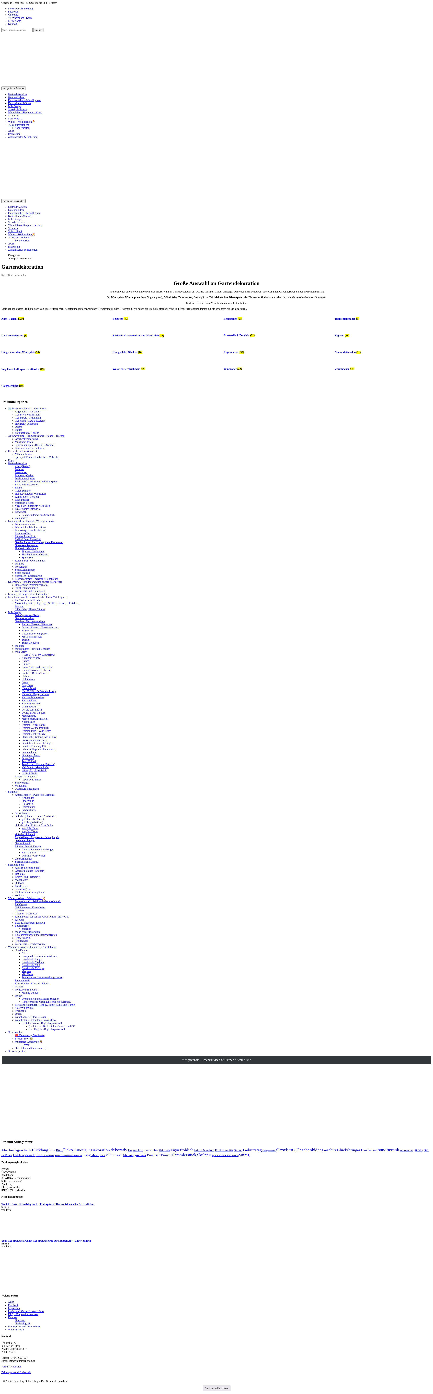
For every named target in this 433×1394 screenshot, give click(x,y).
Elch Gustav (28, 679)
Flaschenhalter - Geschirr (35, 554)
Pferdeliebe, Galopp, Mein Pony (39, 737)
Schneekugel (22, 782)
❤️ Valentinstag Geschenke (29, 1035)
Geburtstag (252, 1150)
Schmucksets (29, 810)
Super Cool (28, 758)
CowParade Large (31, 959)
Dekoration (100, 1150)
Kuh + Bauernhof (31, 703)
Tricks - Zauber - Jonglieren (29, 892)
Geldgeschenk (269, 1150)
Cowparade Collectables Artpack (40, 956)
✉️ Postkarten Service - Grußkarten (27, 408)
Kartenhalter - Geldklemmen (30, 560)
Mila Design (14, 106)
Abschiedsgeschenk (16, 1150)
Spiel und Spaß (16, 864)
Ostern (18, 426)
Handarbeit (369, 1150)
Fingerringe (28, 800)
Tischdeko (20, 1010)
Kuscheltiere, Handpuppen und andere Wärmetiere (35, 581)
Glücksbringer (348, 1150)
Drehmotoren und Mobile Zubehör (40, 998)
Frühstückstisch (204, 1150)
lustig (87, 1155)
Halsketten (27, 803)
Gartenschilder (22, 490)
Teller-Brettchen (30, 642)
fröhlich (186, 1150)
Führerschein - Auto (25, 536)
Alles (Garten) (22, 466)
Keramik (30, 1155)
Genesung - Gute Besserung (30, 420)
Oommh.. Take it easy (33, 733)
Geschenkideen (16, 97)
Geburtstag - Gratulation (28, 417)
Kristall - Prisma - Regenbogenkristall (42, 1023)
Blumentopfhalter (24, 475)
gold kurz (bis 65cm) (33, 819)
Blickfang (40, 1150)
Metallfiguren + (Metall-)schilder (32, 648)
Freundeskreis (22, 980)
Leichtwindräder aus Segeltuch (38, 514)
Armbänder (28, 797)
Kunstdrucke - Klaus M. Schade (32, 983)
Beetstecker (21, 472)
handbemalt (389, 1149)
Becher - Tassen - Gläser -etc (37, 624)
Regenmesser (22, 499)
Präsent (166, 1155)
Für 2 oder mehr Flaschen (28, 600)
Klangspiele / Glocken (27, 496)
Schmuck (13, 115)
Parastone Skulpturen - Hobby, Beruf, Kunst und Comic (45, 1004)
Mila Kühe (27, 974)
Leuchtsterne (22, 925)
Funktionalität (224, 1150)
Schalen (26, 639)
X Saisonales (15, 1032)
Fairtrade (164, 1150)
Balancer (19, 469)
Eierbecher (27, 630)
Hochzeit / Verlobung (26, 423)
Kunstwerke (49, 1155)
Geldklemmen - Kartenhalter (30, 907)
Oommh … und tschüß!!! (35, 727)
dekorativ (119, 1149)
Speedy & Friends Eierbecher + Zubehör (36, 457)
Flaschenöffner (23, 533)
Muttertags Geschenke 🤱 (29, 1041)
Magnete (19, 563)
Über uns (13, 14)
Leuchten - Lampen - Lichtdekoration (28, 594)
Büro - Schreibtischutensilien (30, 527)
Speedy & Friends (17, 109)
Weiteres (19, 895)
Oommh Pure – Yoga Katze (36, 730)
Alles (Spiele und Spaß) (27, 867)
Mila (102, 1155)
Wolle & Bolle (29, 773)
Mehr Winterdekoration (27, 931)
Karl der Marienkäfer (33, 697)
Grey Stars (27, 685)
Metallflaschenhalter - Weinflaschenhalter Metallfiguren (37, 597)
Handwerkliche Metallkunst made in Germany (46, 1001)
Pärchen (19, 606)
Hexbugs (20, 873)
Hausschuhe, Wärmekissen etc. (31, 584)
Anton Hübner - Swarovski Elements (34, 794)
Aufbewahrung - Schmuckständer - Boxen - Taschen (36, 435)
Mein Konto (14, 20)
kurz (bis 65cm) (30, 828)
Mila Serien (21, 651)
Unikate (235, 1155)
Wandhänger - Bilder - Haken (31, 1017)
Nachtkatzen (28, 721)
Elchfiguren (21, 904)
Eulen (25, 682)
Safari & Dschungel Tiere (35, 746)
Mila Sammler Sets (32, 636)
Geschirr (19, 910)
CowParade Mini (31, 965)
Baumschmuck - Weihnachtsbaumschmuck (38, 901)
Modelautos (21, 566)
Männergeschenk (134, 1155)
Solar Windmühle (24, 1007)
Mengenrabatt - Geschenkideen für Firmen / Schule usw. (216, 1059)
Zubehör (26, 928)
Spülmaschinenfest (222, 1155)
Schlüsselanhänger (25, 569)
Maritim (19, 986)
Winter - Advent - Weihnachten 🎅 (26, 898)
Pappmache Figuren (25, 776)
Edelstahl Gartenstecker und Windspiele (36, 481)
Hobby (419, 1150)
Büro (59, 1150)
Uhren (18, 1013)
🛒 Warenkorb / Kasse (20, 17)
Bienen (25, 660)
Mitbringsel (113, 1155)
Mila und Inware (24, 454)
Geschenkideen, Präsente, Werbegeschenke (31, 521)
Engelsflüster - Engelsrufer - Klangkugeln (37, 837)
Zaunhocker (21, 518)
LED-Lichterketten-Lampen (30, 922)
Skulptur (204, 1155)
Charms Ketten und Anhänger (38, 849)
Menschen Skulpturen (26, 989)
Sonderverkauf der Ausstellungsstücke (42, 977)
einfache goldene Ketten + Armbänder (35, 816)
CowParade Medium (33, 962)
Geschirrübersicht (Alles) (35, 633)
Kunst (40, 1155)
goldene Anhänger (25, 840)
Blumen (26, 664)
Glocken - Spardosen (26, 913)
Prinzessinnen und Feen (34, 740)
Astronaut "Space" (32, 657)
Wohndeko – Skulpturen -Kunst (25, 112)
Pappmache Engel (31, 779)
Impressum (14, 133)
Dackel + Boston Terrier (35, 673)
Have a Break (29, 688)
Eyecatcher (150, 1150)
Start (3, 275)
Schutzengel (21, 940)
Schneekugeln (22, 572)
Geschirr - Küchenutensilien (30, 621)
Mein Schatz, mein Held (35, 718)
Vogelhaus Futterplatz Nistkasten (32, 505)
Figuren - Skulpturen (33, 551)
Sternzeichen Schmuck (27, 861)
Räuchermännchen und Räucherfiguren (36, 934)
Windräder (20, 511)
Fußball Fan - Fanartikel (28, 539)
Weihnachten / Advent (27, 432)
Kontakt (12, 23)
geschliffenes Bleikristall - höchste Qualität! (51, 1026)
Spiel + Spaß (15, 118)
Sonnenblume (29, 752)
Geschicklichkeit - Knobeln (29, 870)
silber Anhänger (23, 858)
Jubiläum (18, 1155)
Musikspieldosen (24, 442)
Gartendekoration (17, 94)
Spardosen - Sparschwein (28, 575)
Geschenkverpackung (26, 438)
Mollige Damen (30, 992)
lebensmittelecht (75, 1156)
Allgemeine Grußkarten (27, 411)
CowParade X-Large (33, 968)
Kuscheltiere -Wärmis (19, 103)
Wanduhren (21, 785)
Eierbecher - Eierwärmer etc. (23, 451)
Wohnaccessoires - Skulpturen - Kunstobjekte (32, 947)
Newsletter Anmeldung (20, 8)
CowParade (21, 950)
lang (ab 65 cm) (30, 831)
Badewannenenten (25, 524)
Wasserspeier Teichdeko (28, 508)
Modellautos (21, 879)
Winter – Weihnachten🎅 (21, 121)
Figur (175, 1150)
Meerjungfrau (29, 715)
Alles (24, 953)
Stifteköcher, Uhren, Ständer (30, 609)
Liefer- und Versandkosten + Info (26, 1311)
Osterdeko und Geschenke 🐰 (31, 1048)
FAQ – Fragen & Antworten (23, 1314)
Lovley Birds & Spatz (33, 712)
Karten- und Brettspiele (27, 876)
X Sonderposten (16, 1051)
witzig (244, 1155)
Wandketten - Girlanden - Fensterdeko (35, 1020)
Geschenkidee (309, 1149)
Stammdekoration (24, 502)
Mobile (18, 995)
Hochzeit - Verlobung (26, 548)
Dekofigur (82, 1150)
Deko (68, 1149)
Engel (11, 460)
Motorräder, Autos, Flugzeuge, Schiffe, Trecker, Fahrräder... (47, 603)
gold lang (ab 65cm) (32, 822)
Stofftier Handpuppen (26, 587)
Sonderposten (22, 127)
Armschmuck (22, 813)
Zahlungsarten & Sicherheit (22, 137)
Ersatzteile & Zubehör (26, 484)
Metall (95, 1155)
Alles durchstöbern (18, 124)
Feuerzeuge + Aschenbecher (30, 530)
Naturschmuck (22, 843)
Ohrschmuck (28, 806)
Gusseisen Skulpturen (26, 545)
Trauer (18, 429)
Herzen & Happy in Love (35, 694)
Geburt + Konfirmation (27, 414)
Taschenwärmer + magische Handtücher (36, 578)
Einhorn (26, 676)
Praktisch (153, 1155)
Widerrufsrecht (16, 1329)
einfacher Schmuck (25, 834)
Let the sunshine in (32, 709)
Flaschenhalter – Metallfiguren (24, 100)
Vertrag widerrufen (11, 1366)
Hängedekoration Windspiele (30, 493)
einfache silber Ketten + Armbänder (34, 825)
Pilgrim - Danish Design (28, 846)
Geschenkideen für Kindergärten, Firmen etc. (39, 542)
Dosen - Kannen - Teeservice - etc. (40, 627)
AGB (11, 130)
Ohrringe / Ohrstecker (33, 855)
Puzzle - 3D (21, 886)
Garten (238, 1150)
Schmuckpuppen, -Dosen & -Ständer (34, 445)
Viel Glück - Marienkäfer (35, 767)
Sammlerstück (184, 1155)
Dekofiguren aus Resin (27, 615)
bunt (52, 1150)
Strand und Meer (31, 755)
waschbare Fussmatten (27, 788)
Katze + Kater (29, 700)
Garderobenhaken (24, 618)
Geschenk (286, 1149)
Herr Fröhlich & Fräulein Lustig (39, 691)
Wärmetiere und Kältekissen (30, 591)
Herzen (25, 1044)
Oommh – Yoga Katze (33, 724)
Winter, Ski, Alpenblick (34, 770)
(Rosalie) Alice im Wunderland (38, 654)
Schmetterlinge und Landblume (38, 749)
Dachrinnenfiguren (25, 478)
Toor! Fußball (29, 761)
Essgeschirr (135, 1150)
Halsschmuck (29, 852)
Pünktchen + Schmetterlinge (37, 743)
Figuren (19, 487)
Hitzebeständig (407, 1150)
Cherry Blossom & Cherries (36, 670)
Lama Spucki (29, 706)
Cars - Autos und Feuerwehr (37, 667)
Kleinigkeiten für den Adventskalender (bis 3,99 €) (42, 916)
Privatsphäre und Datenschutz (24, 1326)
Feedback (13, 11)
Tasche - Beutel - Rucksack (29, 448)
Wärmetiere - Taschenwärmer (30, 944)
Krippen (19, 919)
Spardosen (27, 557)
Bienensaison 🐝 (24, 1038)
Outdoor (19, 883)
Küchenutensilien (62, 1155)
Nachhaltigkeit (22, 1323)
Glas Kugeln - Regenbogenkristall (46, 1029)
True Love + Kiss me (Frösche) (38, 764)
